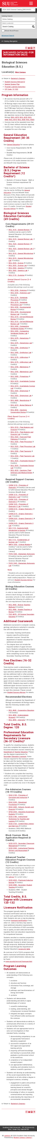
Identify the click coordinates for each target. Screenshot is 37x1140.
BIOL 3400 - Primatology (20, 376)
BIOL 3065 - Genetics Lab (18, 270)
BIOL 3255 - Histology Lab (20, 293)
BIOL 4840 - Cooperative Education (21, 710)
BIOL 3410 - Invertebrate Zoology (23, 381)
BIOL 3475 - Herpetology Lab (21, 343)
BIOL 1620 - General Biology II (20, 244)
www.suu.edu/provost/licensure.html (18, 961)
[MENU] (31, 3)
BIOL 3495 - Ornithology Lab (21, 353)
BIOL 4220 (23, 117)
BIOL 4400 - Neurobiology (20, 400)
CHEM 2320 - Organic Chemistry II (21, 519)
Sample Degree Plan (12, 84)
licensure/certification (19, 920)
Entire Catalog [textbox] (7, 19)
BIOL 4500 (21, 120)
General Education (13, 145)
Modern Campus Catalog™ (23, 1138)
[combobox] (18, 10)
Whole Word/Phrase (11, 31)
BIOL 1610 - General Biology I (19, 230)
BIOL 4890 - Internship (17, 720)
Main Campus (20, 72)
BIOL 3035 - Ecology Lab (18, 265)
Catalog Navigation (10, 41)
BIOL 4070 (15, 117)
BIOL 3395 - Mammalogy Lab (21, 372)
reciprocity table (24, 949)
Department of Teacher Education (16, 752)
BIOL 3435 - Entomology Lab (21, 396)
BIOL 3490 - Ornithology (19, 348)
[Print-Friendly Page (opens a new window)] (31, 48)
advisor (11, 877)
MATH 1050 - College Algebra (19, 545)
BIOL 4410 (13, 120)
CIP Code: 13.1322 (11, 89)
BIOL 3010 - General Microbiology (21, 253)
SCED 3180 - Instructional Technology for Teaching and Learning (19, 819)
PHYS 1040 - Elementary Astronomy (22, 554)
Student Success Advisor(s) (15, 82)
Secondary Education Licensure (15, 756)
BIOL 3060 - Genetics (16, 268)
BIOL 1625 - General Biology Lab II (21, 249)
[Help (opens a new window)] (34, 48)
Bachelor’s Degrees (18, 78)
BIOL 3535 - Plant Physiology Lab (23, 446)
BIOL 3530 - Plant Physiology (21, 442)
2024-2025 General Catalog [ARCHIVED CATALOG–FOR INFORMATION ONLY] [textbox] (18, 10)
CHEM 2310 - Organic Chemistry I (21, 509)
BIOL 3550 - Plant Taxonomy (21, 451)
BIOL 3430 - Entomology (19, 391)
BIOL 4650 (30, 120)
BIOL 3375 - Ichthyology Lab (21, 362)
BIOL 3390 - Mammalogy (20, 367)
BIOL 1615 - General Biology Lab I (21, 239)
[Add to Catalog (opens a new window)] (29, 48)
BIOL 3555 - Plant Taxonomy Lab (22, 456)
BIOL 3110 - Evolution (16, 275)
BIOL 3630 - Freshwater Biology (22, 461)
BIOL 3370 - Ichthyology (19, 357)
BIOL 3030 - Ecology (16, 263)
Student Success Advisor (23, 580)
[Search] (33, 26)
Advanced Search (8, 36)
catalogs (7, 1136)
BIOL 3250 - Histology (19, 290)
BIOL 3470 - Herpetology (20, 338)
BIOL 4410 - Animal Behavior (21, 405)
